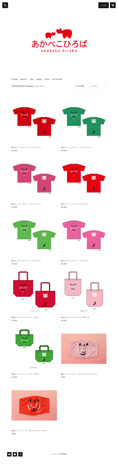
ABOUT (23, 79)
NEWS (39, 79)
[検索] (5, 5)
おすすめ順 (80, 86)
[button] (103, 5)
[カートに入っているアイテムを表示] (113, 5)
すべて (94, 86)
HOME (15, 79)
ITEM (46, 79)
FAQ (32, 79)
